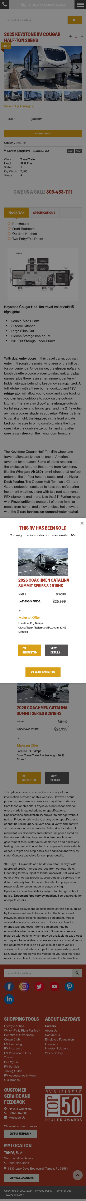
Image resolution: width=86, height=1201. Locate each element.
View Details (55, 650)
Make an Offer (29, 617)
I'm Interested (30, 650)
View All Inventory (43, 672)
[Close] (82, 523)
